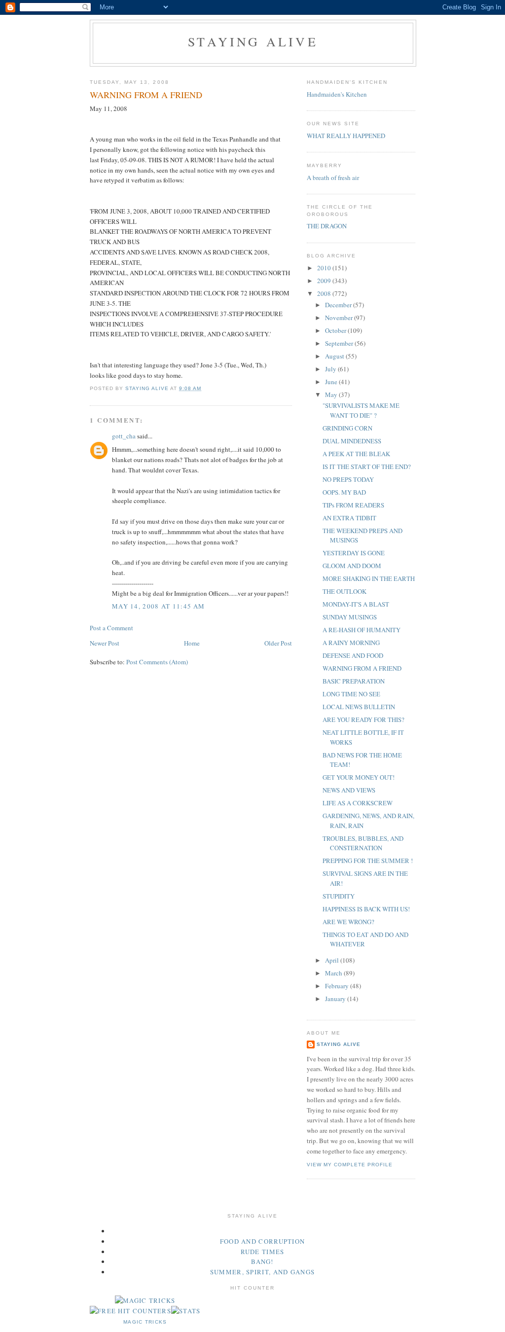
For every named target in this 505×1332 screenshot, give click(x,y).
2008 (324, 293)
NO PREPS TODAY (348, 479)
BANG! (262, 1261)
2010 (324, 267)
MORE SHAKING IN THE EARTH (369, 578)
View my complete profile (350, 1164)
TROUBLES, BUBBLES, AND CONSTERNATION (363, 843)
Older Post (278, 643)
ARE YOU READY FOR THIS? (363, 719)
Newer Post (104, 643)
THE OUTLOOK (344, 591)
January (336, 998)
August (335, 356)
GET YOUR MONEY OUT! (359, 777)
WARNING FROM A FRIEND (362, 668)
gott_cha (124, 436)
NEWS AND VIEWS (349, 790)
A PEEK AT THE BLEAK (356, 453)
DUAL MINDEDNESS (352, 440)
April (332, 960)
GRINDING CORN (347, 428)
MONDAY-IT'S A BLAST (356, 604)
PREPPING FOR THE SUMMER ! (368, 860)
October (336, 330)
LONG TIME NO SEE (351, 693)
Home (192, 643)
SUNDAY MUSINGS (350, 616)
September (340, 343)
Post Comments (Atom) (157, 661)
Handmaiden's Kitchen (337, 94)
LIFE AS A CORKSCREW (358, 802)
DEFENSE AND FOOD (353, 655)
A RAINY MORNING (351, 642)
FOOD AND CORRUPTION (262, 1241)
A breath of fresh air (333, 177)
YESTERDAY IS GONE (354, 552)
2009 (324, 280)
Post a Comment (111, 627)
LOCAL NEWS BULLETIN (359, 706)
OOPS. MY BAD (344, 492)
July (331, 368)
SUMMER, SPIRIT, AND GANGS (262, 1271)
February (337, 985)
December (339, 304)
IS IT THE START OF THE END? (367, 466)
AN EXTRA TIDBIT (349, 517)
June (332, 381)
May (332, 394)
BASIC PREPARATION (354, 681)
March (334, 973)
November (339, 317)
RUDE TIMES (263, 1251)
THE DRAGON (327, 225)
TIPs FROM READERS (353, 505)
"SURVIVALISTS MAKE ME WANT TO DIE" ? (361, 410)
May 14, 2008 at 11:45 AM (158, 606)
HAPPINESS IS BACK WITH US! (366, 908)
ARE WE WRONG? (348, 921)
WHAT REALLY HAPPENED (346, 135)
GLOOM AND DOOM (352, 565)
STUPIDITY (339, 896)
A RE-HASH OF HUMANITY (361, 629)
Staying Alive (253, 41)
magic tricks (145, 1322)
